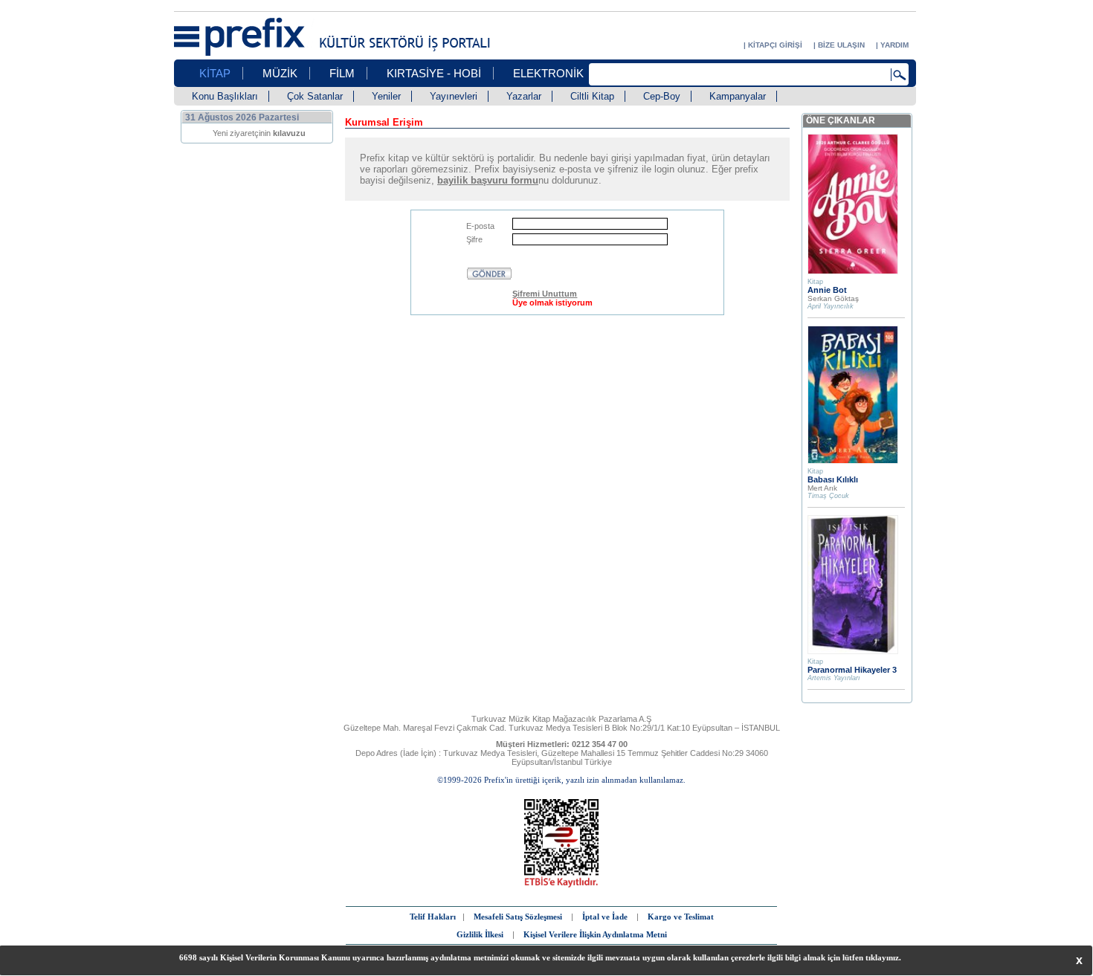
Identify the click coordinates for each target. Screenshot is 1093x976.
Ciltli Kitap (592, 96)
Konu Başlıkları (225, 96)
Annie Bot (827, 289)
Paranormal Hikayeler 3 (852, 669)
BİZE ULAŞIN (841, 45)
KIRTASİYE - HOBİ (434, 73)
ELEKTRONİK (548, 73)
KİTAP (214, 73)
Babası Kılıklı (832, 479)
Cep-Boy (661, 96)
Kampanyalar (737, 96)
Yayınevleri (453, 96)
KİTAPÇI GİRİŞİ (775, 45)
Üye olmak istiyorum (552, 302)
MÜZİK (279, 73)
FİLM (342, 73)
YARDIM (894, 45)
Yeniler (386, 96)
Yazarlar (523, 96)
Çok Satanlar (315, 96)
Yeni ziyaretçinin (259, 133)
